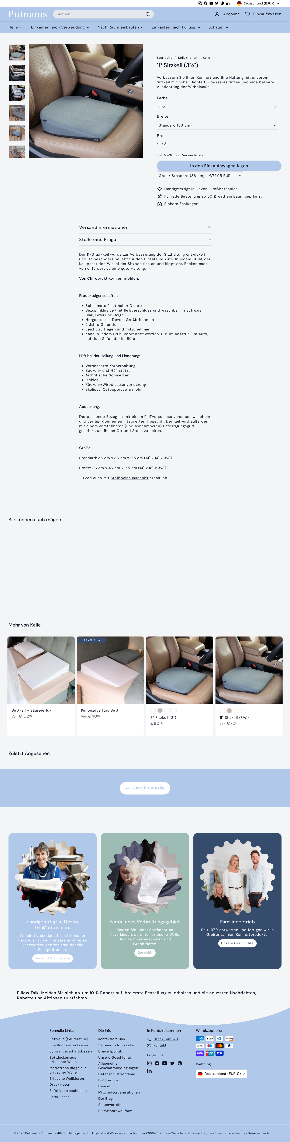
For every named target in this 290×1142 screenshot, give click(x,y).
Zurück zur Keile (148, 788)
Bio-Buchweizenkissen (68, 1045)
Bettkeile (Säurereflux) (68, 1039)
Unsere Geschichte (237, 943)
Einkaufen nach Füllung (174, 27)
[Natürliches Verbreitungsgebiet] (145, 877)
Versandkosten (193, 155)
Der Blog (105, 1098)
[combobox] (103, 14)
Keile (206, 58)
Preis (162, 135)
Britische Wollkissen (66, 1078)
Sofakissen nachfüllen (68, 1090)
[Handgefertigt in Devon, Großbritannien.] (52, 877)
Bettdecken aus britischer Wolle (63, 1059)
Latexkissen (59, 1097)
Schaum (216, 27)
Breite (163, 116)
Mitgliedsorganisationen (119, 1092)
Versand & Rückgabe (52, 958)
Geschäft (145, 952)
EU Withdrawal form (115, 1111)
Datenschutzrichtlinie (116, 1074)
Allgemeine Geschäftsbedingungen (118, 1065)
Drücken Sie (108, 1080)
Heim (13, 27)
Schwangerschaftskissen (70, 1051)
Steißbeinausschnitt (129, 478)
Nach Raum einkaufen (119, 27)
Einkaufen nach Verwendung (58, 27)
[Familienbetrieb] (237, 877)
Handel (104, 1086)
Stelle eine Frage (97, 239)
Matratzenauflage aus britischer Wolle (68, 1070)
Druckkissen (59, 1084)
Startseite (165, 58)
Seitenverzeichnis (113, 1104)
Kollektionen (187, 58)
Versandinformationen (104, 227)
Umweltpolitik (110, 1051)
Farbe (162, 98)
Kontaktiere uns (111, 1039)
